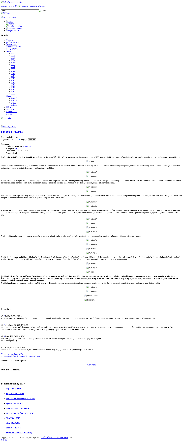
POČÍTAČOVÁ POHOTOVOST (54, 438)
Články (9, 96)
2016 (13, 78)
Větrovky (14, 98)
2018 (13, 74)
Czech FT (27, 146)
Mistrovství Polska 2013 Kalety (19, 433)
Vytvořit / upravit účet (9, 6)
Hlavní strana (11, 40)
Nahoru (4, 440)
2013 (13, 85)
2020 (13, 69)
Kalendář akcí (11, 112)
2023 (13, 62)
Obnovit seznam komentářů (12, 354)
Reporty (9, 51)
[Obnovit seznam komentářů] (11, 309)
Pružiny (14, 100)
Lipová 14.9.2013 (12, 131)
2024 (13, 60)
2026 (13, 56)
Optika (13, 103)
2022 (13, 65)
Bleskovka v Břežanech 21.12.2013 (20, 399)
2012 (13, 87)
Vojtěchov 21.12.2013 (15, 394)
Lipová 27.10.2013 (13, 428)
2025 (13, 58)
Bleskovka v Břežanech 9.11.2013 (20, 413)
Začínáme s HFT (12, 42)
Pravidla (14, 53)
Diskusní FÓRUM (13, 47)
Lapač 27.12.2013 (13, 389)
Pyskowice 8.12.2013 (14, 403)
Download (10, 109)
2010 (13, 91)
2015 (13, 80)
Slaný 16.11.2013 (13, 418)
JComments (91, 365)
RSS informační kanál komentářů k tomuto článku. (21, 356)
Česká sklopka (11, 44)
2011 (13, 89)
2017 (13, 76)
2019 (13, 71)
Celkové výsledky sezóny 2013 (18, 408)
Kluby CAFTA (12, 49)
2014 (13, 82)
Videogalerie (11, 107)
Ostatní (14, 105)
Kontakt (9, 114)
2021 (13, 67)
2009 (13, 94)
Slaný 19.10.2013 (13, 423)
